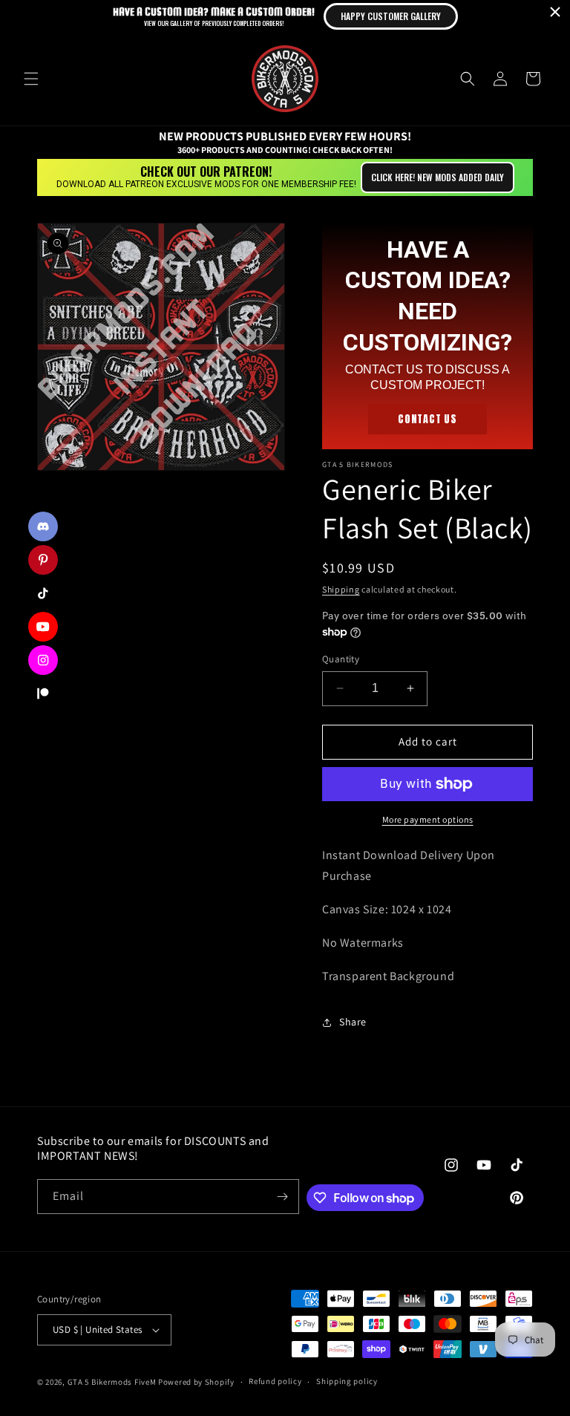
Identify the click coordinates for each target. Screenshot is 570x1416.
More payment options (428, 819)
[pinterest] (43, 560)
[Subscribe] (282, 1196)
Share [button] (353, 1021)
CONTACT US (427, 419)
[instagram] (43, 660)
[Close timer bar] (555, 12)
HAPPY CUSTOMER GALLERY (391, 16)
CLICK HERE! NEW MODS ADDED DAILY (437, 177)
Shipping (341, 589)
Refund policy (275, 1381)
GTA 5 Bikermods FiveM (112, 1382)
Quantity (340, 659)
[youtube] (43, 627)
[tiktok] (43, 593)
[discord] (43, 526)
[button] (31, 78)
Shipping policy (347, 1381)
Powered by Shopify (196, 1382)
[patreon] (43, 693)
